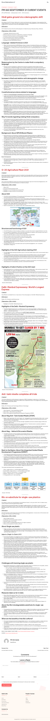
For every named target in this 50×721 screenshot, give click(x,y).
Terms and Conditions (5, 702)
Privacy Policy (4, 701)
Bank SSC (27, 701)
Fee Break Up (28, 702)
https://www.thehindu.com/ (12, 633)
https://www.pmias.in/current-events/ (26, 631)
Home (3, 698)
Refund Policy (4, 705)
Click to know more (5, 714)
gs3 (15, 7)
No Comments (26, 12)
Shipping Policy (4, 704)
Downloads (4, 699)
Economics (11, 7)
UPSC (26, 698)
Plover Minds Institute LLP (8, 2)
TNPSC (27, 699)
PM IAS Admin (14, 640)
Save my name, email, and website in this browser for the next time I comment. (19, 681)
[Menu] (47, 2)
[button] (13, 642)
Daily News (4, 7)
